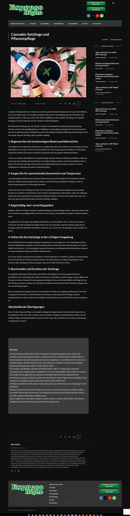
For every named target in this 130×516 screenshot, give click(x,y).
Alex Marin (15, 444)
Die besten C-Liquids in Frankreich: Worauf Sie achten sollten (107, 76)
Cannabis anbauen (116, 39)
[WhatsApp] (102, 16)
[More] (78, 103)
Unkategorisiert (100, 57)
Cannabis (105, 39)
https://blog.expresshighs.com (18, 448)
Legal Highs (99, 68)
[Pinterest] (97, 16)
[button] (116, 3)
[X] (93, 16)
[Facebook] (89, 16)
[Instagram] (12, 471)
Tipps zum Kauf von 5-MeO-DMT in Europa (106, 53)
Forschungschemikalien (103, 92)
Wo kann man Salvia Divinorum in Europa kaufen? (107, 64)
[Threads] (18, 471)
